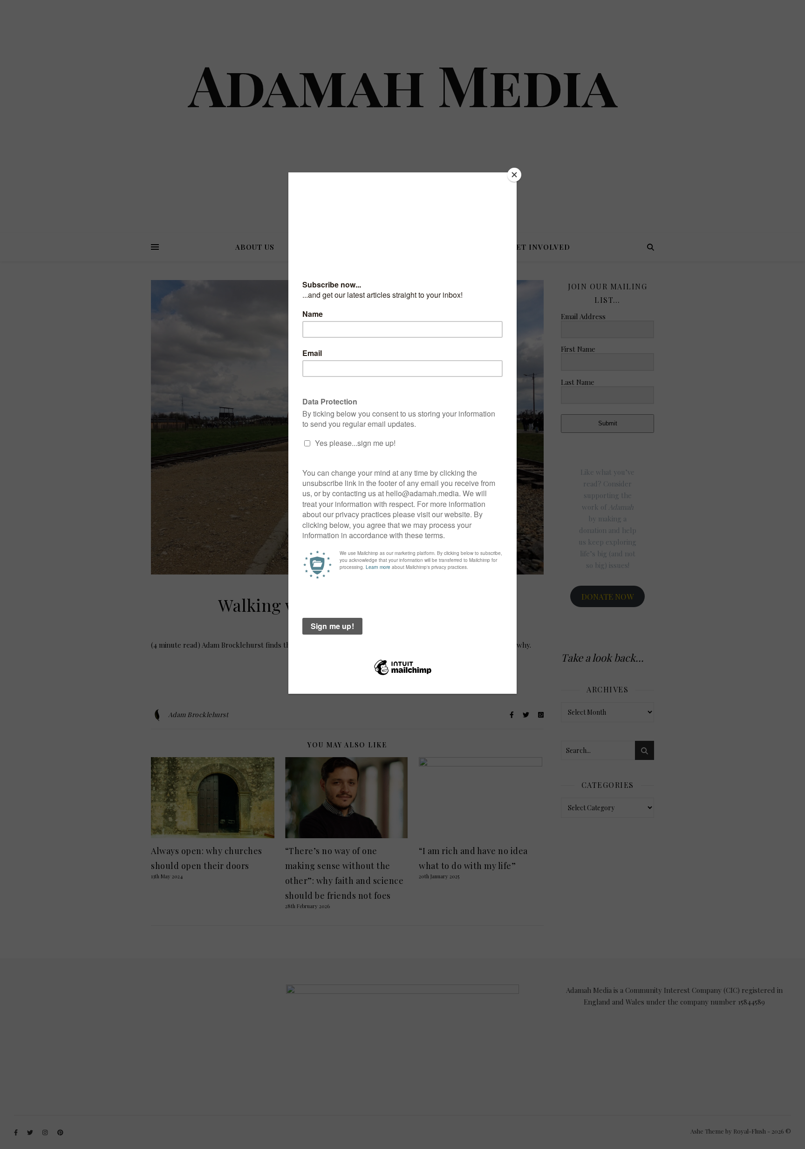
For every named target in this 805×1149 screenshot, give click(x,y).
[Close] (514, 175)
